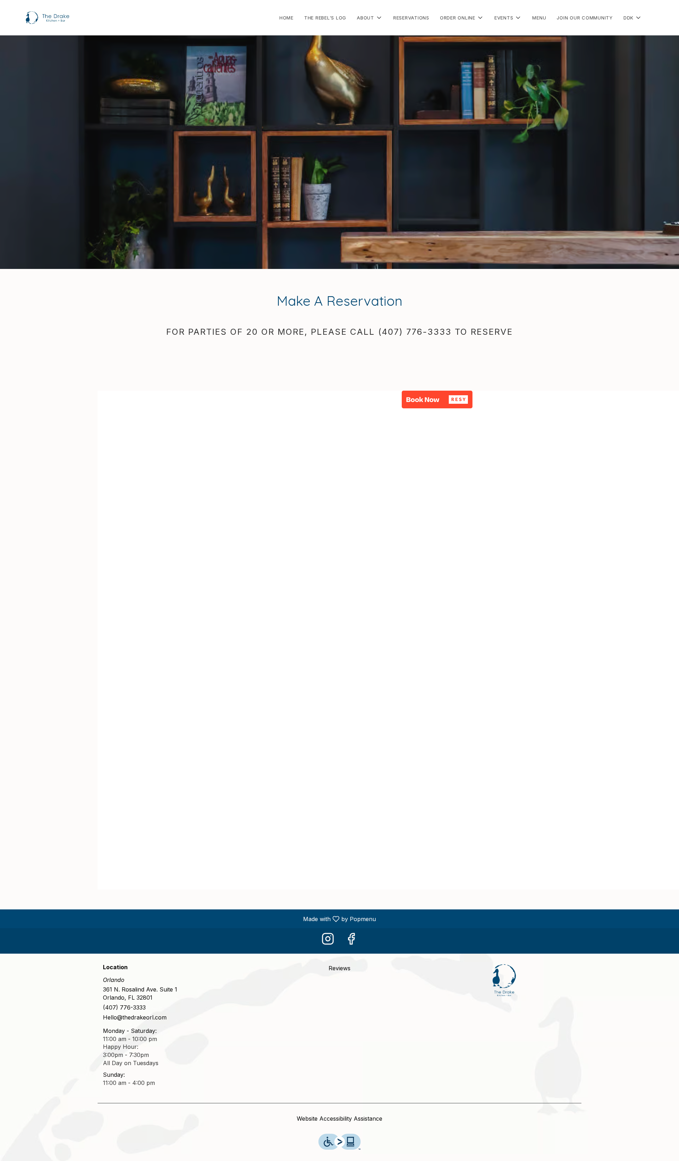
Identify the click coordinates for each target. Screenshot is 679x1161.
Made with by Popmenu (190, 918)
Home (286, 18)
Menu (539, 18)
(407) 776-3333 (124, 1007)
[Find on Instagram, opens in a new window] (327, 941)
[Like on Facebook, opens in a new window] (351, 941)
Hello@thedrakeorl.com (135, 1017)
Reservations (411, 18)
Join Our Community (585, 18)
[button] (369, 18)
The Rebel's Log (325, 18)
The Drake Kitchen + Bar (504, 980)
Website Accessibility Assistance (339, 1118)
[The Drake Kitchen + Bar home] (37, 18)
